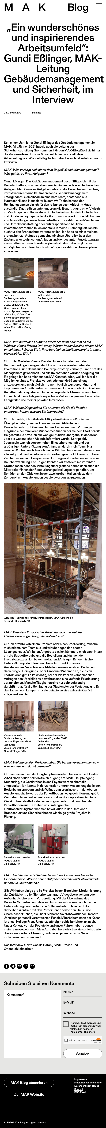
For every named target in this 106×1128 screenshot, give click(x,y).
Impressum (80, 1079)
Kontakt (78, 1089)
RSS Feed (80, 1092)
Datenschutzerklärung (86, 1086)
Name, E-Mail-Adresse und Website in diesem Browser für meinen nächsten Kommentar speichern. (85, 1027)
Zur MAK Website (29, 1094)
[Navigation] (99, 6)
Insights (36, 112)
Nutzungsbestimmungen (88, 1082)
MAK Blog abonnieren (29, 1082)
